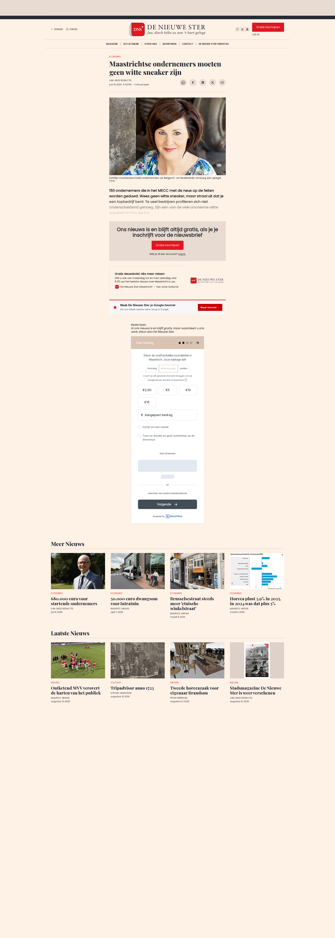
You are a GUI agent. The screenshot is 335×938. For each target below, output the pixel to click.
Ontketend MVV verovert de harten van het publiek (76, 690)
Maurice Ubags (120, 608)
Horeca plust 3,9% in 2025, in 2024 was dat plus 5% (255, 601)
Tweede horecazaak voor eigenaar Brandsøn (194, 690)
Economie (115, 56)
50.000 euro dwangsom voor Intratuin (134, 601)
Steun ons (150, 44)
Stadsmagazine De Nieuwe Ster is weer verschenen (255, 690)
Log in (255, 34)
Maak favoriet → (210, 307)
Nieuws (55, 682)
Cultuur (116, 682)
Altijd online (131, 44)
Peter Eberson (178, 698)
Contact (187, 44)
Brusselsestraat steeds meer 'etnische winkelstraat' (192, 603)
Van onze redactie (120, 80)
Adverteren (170, 44)
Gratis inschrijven (268, 27)
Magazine (112, 44)
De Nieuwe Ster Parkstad (214, 44)
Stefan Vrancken (121, 693)
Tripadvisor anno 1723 (132, 688)
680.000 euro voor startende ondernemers (74, 601)
